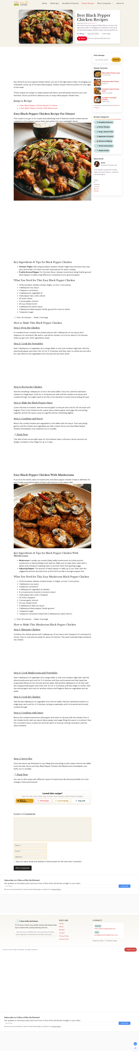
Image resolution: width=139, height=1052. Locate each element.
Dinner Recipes (88, 3)
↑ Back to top (131, 949)
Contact (62, 933)
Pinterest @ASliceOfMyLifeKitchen (99, 38)
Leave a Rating (63, 801)
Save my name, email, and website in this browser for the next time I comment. (49, 861)
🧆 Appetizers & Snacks (105, 136)
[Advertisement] (52, 66)
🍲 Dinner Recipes (103, 127)
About (61, 927)
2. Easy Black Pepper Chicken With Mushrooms (38, 108)
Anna (82, 34)
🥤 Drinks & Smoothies (105, 146)
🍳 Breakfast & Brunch (105, 122)
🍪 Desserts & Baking (104, 141)
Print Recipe (44, 801)
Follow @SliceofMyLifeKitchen (104, 929)
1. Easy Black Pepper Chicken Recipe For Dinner (38, 105)
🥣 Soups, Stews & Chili (105, 132)
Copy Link (81, 801)
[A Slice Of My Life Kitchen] (21, 3)
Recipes (62, 930)
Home (44, 3)
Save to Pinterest (23, 800)
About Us (120, 3)
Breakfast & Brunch (70, 3)
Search (116, 60)
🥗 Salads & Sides (103, 150)
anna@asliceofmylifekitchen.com (106, 935)
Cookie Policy (64, 939)
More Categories (104, 3)
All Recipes (54, 3)
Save (83, 38)
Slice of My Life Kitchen (96, 189)
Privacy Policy (64, 936)
